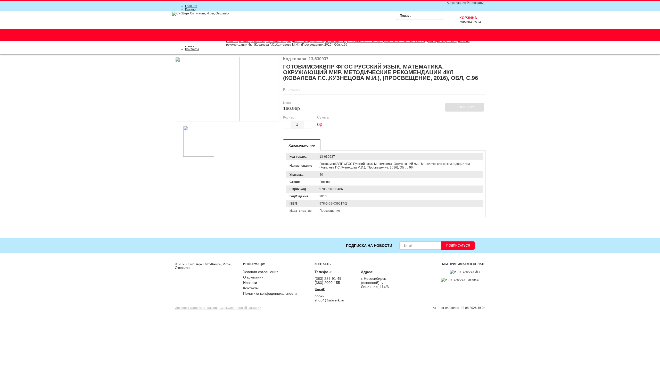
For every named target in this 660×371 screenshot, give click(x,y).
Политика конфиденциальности (270, 293)
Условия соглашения (260, 272)
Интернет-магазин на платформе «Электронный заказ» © (218, 308)
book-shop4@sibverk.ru (329, 298)
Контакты (192, 49)
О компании (253, 277)
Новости (250, 283)
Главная (191, 6)
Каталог (191, 9)
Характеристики (301, 145)
